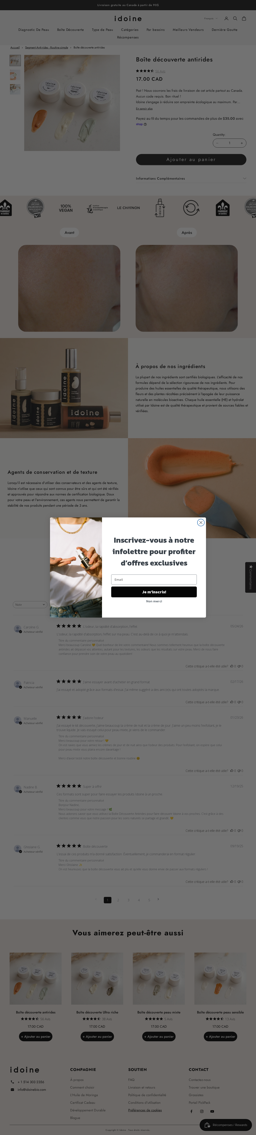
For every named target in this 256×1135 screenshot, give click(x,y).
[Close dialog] (200, 522)
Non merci (154, 601)
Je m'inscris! (154, 592)
